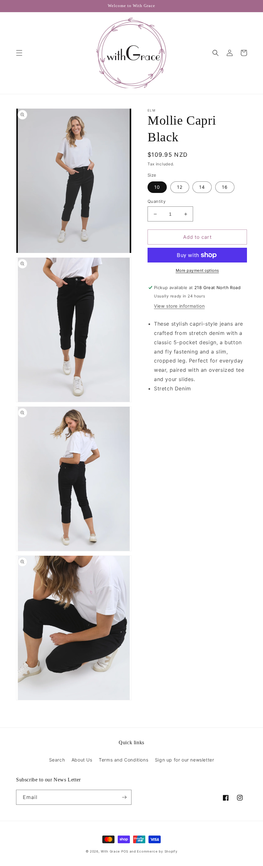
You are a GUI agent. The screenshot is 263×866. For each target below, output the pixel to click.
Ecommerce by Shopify (157, 851)
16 (225, 187)
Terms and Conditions (123, 759)
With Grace (110, 851)
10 (157, 187)
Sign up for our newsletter (184, 759)
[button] (19, 53)
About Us (82, 759)
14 (202, 187)
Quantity (156, 201)
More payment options (197, 270)
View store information (179, 306)
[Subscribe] (124, 797)
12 (179, 187)
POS (124, 851)
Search (57, 759)
